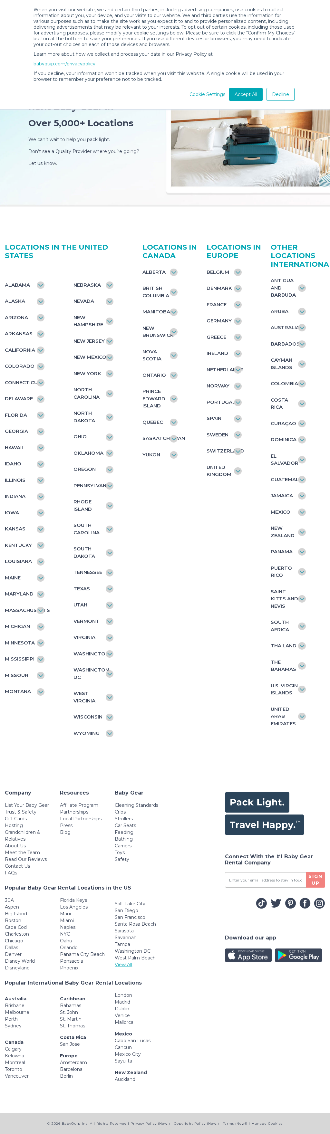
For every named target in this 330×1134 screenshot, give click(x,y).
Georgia (16, 431)
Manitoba (156, 312)
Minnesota (20, 643)
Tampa (122, 944)
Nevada (83, 301)
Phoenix (69, 968)
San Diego (126, 910)
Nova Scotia (151, 355)
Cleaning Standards (136, 805)
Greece (216, 337)
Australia (285, 327)
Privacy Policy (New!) (150, 1123)
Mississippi (19, 659)
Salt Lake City (130, 904)
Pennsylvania (90, 485)
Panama (282, 551)
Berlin (66, 1076)
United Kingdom (219, 471)
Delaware (19, 398)
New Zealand (283, 531)
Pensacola (71, 961)
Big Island (16, 914)
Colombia (284, 383)
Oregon (84, 469)
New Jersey (89, 341)
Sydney (13, 1026)
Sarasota (124, 931)
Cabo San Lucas (132, 1040)
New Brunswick (156, 331)
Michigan (17, 626)
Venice (122, 1015)
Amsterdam (73, 1062)
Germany (219, 321)
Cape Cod (16, 927)
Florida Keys (73, 900)
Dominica (283, 439)
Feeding (124, 832)
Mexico (280, 512)
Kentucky (18, 545)
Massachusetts (21, 610)
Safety (122, 859)
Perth (11, 1019)
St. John (69, 1012)
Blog (65, 832)
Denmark (219, 288)
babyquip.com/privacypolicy (64, 64)
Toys (120, 852)
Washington (90, 654)
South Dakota (84, 552)
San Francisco (130, 917)
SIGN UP (315, 879)
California (20, 350)
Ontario (154, 375)
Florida (16, 415)
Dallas (11, 947)
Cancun (123, 1047)
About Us (15, 846)
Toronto (13, 1069)
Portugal (221, 402)
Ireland (217, 353)
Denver (13, 954)
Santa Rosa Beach (135, 924)
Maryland (19, 594)
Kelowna (14, 1056)
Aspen (12, 907)
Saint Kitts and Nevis (284, 598)
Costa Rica (279, 403)
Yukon (151, 455)
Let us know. (42, 163)
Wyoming (86, 733)
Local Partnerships (81, 819)
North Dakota (84, 417)
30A (9, 900)
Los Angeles (74, 907)
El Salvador (284, 459)
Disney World (20, 961)
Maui (65, 914)
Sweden (217, 435)
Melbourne (17, 1012)
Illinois (15, 480)
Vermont (86, 621)
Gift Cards (16, 819)
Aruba (279, 311)
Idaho (13, 464)
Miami (67, 920)
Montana (18, 691)
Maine (13, 578)
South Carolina (86, 529)
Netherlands (221, 370)
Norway (218, 386)
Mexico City (128, 1054)
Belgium (218, 272)
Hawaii (14, 447)
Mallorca (124, 1022)
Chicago (14, 941)
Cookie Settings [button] (207, 94)
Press (66, 825)
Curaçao (283, 423)
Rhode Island (82, 505)
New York (87, 373)
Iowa (12, 513)
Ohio (80, 437)
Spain (214, 418)
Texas (81, 589)
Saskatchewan (156, 438)
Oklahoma (88, 453)
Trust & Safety (20, 812)
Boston (13, 920)
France (217, 304)
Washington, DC (90, 673)
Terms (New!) (235, 1123)
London (123, 995)
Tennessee (87, 572)
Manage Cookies (267, 1123)
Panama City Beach (82, 954)
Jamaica (282, 495)
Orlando (69, 947)
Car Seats (125, 825)
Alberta (154, 272)
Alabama (17, 285)
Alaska (15, 301)
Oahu (66, 941)
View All (123, 964)
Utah (80, 605)
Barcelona (71, 1069)
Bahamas (70, 1005)
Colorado (19, 366)
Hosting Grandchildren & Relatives (22, 832)
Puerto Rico (281, 571)
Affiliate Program (79, 805)
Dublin (122, 1009)
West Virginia (84, 697)
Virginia (84, 637)
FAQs (11, 873)
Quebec (152, 422)
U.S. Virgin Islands (284, 689)
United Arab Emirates (283, 716)
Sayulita (123, 1061)
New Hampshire (88, 321)
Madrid (122, 1002)
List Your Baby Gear (27, 805)
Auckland (125, 1079)
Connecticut (21, 382)
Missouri (17, 675)
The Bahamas (283, 665)
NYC (65, 934)
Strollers (124, 819)
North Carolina (86, 393)
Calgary (13, 1049)
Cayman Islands (281, 363)
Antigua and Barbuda (283, 287)
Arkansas (19, 333)
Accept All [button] (246, 94)
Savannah (126, 937)
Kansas (15, 529)
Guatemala (285, 479)
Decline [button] (280, 94)
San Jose (70, 1044)
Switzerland (221, 451)
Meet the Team (22, 852)
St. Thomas (72, 1026)
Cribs (120, 812)
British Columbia (155, 292)
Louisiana (18, 561)
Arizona (16, 317)
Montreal (15, 1062)
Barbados (285, 344)
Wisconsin (87, 717)
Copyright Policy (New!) (196, 1123)
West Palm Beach (135, 958)
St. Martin (71, 1019)
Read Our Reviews (26, 859)
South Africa (280, 626)
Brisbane (14, 1005)
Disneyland (17, 968)
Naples (67, 927)
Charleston (17, 934)
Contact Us (17, 866)
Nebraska (87, 285)
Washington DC (132, 951)
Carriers (123, 846)
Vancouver (17, 1076)
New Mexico (89, 357)
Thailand (283, 646)
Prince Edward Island (153, 398)
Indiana (15, 496)
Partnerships (74, 812)
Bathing (124, 839)
